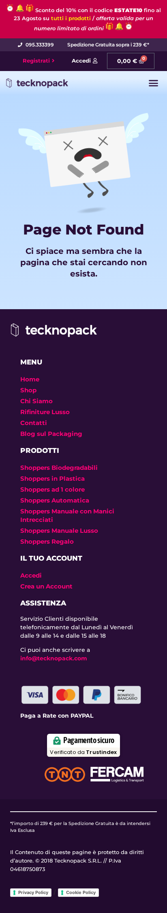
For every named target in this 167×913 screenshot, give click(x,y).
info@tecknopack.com (53, 658)
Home (29, 379)
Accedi (31, 575)
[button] (153, 83)
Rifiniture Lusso (45, 412)
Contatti (33, 423)
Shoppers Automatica (54, 500)
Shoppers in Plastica (52, 478)
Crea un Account (46, 586)
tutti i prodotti (71, 18)
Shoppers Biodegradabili (59, 467)
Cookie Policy (81, 892)
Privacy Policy (33, 892)
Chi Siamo (36, 401)
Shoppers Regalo (47, 541)
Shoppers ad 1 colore (52, 489)
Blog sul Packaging (51, 434)
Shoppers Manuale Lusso (59, 530)
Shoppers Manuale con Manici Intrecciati (67, 515)
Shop (28, 390)
